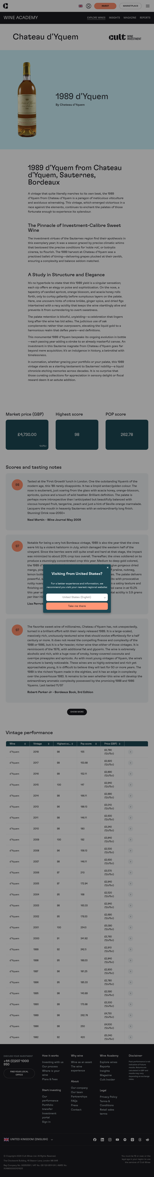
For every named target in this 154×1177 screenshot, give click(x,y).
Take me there (77, 606)
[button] (77, 597)
